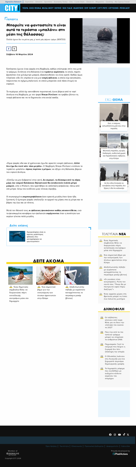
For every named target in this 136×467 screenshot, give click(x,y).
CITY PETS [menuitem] (102, 8)
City (71, 2)
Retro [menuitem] (58, 8)
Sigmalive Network (13, 2)
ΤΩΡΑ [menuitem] (25, 8)
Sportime (48, 2)
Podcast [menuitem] (125, 8)
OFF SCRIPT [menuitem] (90, 8)
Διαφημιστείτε (112, 446)
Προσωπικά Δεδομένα (94, 446)
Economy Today (60, 2)
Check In (90, 2)
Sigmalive (29, 2)
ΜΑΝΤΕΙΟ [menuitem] (78, 8)
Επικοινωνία (77, 446)
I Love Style (79, 2)
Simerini (38, 2)
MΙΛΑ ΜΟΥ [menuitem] (48, 8)
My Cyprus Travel (122, 2)
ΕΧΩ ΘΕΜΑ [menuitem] (35, 8)
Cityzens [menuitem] (113, 8)
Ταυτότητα (64, 446)
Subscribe (125, 446)
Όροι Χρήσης (51, 446)
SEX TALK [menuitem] (67, 8)
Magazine (100, 2)
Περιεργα (12, 19)
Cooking (109, 2)
